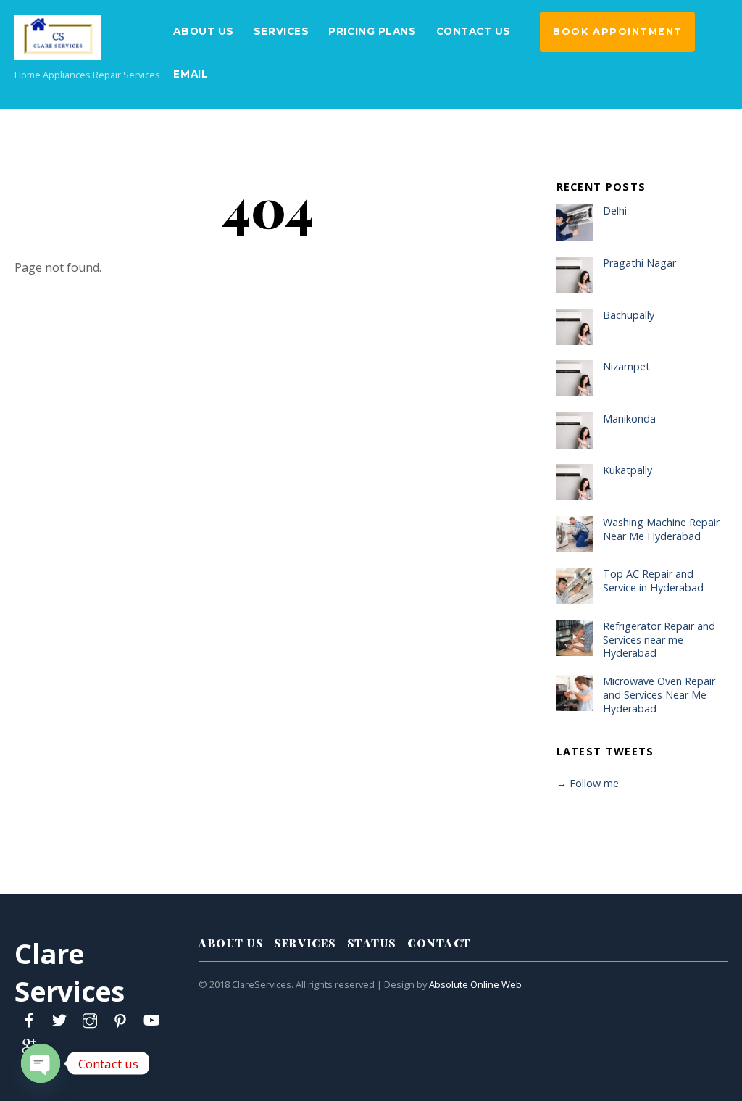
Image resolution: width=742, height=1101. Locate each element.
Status (371, 943)
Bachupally (628, 315)
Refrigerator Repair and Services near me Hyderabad (659, 640)
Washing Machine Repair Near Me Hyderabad (661, 529)
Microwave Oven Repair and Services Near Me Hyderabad (659, 695)
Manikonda (629, 418)
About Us (203, 31)
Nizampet (626, 366)
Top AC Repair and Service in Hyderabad (653, 581)
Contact (439, 943)
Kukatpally (627, 470)
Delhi (615, 210)
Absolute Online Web (475, 984)
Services (281, 31)
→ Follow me (587, 783)
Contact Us (473, 31)
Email (190, 74)
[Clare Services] (57, 52)
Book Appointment (618, 31)
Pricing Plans (372, 31)
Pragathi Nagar (639, 263)
